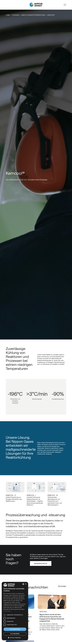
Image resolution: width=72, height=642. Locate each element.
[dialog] (15, 611)
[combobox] (23, 584)
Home (8, 15)
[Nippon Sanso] (35, 5)
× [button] (25, 584)
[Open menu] (65, 5)
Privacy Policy (7, 611)
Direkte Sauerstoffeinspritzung (33, 15)
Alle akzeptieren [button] (15, 629)
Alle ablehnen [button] (14, 633)
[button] (15, 637)
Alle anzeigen (62, 586)
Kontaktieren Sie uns (40, 563)
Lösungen (15, 15)
